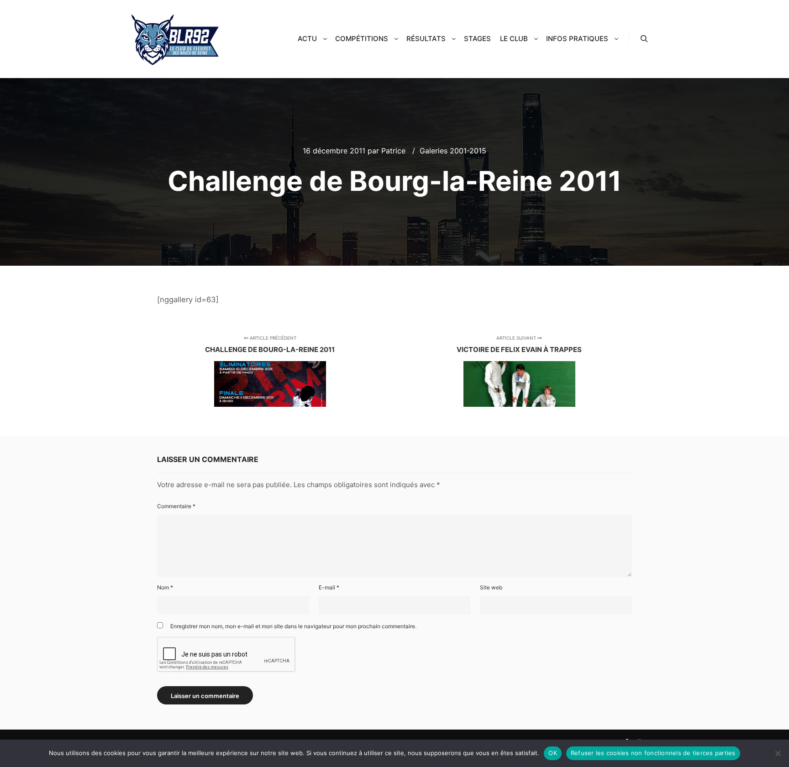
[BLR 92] (175, 39)
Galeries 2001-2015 (453, 150)
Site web (491, 587)
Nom (165, 587)
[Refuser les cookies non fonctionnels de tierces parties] (777, 753)
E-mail (329, 587)
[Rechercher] (644, 39)
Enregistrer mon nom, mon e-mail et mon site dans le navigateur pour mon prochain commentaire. (293, 626)
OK (552, 752)
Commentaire (176, 506)
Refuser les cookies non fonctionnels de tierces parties (653, 752)
